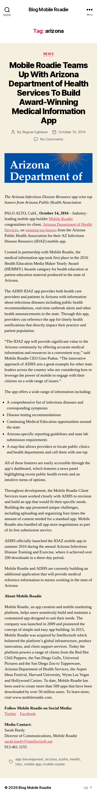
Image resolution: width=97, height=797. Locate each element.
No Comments (51, 139)
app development (29, 759)
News (48, 54)
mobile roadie (54, 764)
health (75, 759)
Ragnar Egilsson (35, 132)
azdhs (63, 759)
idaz (18, 764)
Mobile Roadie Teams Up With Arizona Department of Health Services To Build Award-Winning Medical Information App (48, 92)
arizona (51, 759)
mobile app (32, 764)
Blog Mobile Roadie (48, 9)
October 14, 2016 (72, 132)
